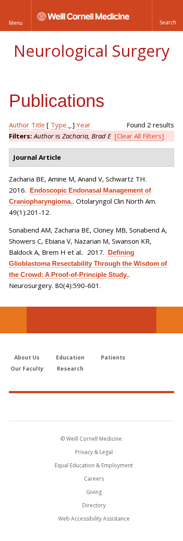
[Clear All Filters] (139, 135)
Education (70, 357)
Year (83, 124)
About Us (27, 357)
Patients (113, 357)
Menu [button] (16, 23)
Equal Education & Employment (94, 465)
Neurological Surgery (91, 51)
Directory (94, 505)
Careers (94, 478)
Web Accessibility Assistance (94, 518)
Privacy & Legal (94, 452)
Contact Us (169, 320)
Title (38, 124)
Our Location (13, 320)
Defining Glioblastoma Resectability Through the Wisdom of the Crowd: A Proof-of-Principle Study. (88, 263)
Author (19, 124)
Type (59, 124)
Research (70, 368)
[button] (167, 15)
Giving (94, 492)
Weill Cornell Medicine (91, 406)
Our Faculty (27, 368)
